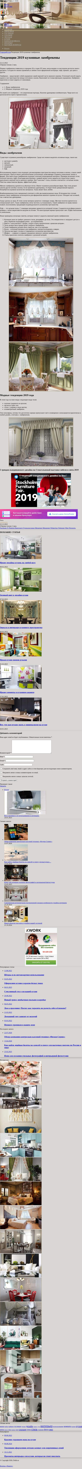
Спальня (8, 35)
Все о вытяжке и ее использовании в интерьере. (21, 816)
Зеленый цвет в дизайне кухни (14, 595)
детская (23, 1426)
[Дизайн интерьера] (11, 20)
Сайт (2, 765)
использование (58, 1426)
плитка (13, 1429)
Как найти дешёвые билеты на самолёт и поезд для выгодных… (27, 862)
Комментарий (5, 753)
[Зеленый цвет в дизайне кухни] (21, 591)
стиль (34, 1429)
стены (28, 1430)
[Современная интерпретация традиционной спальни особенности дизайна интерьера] (16, 901)
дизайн (29, 1426)
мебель (2, 1430)
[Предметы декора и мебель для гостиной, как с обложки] (21, 1277)
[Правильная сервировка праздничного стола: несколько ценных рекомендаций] (21, 1084)
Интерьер (8, 43)
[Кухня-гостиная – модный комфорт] (21, 1373)
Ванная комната (12, 41)
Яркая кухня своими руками (13, 660)
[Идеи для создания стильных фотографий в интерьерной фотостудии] (16, 880)
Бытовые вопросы (12, 45)
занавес (35, 1426)
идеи (39, 1426)
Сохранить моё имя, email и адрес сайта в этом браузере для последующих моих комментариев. (37, 769)
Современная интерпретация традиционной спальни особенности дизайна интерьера (35, 903)
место (6, 1429)
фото (46, 1429)
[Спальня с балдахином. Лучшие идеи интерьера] (21, 1325)
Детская (8, 37)
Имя (2, 757)
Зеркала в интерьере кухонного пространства (21, 627)
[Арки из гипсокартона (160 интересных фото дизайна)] (21, 1397)
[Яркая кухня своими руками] (21, 656)
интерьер (46, 1426)
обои (9, 1430)
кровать (74, 1426)
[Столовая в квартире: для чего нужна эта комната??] (21, 1253)
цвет (51, 1429)
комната (67, 1426)
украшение (41, 1430)
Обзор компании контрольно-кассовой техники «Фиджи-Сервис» (28, 841)
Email (2, 761)
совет (16, 1430)
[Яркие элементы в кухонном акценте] (21, 688)
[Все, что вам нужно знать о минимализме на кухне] (21, 721)
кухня (79, 1426)
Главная (3, 52)
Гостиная (8, 33)
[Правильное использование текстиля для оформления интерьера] (21, 1421)
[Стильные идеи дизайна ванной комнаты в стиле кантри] (21, 1132)
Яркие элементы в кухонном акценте (17, 692)
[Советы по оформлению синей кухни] (21, 1156)
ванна (2, 1426)
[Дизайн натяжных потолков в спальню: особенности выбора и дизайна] (21, 1229)
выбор (6, 1426)
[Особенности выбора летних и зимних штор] (21, 1180)
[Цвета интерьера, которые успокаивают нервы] (21, 1349)
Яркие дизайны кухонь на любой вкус (18, 563)
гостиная (17, 1426)
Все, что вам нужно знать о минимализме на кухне (23, 725)
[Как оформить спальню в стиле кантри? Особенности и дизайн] (21, 1204)
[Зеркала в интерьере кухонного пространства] (21, 623)
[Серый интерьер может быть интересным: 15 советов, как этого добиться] (21, 1108)
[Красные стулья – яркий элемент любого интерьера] (21, 1301)
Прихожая (9, 31)
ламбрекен (4, 522)
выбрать (11, 1426)
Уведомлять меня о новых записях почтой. (18, 776)
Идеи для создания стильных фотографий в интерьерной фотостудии (29, 882)
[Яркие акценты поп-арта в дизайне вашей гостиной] (16, 921)
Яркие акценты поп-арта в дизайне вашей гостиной (23, 923)
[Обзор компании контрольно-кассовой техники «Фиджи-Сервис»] (16, 839)
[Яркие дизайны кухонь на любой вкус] (21, 558)
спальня (22, 1429)
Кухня (7, 39)
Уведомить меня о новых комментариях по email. (20, 772)
